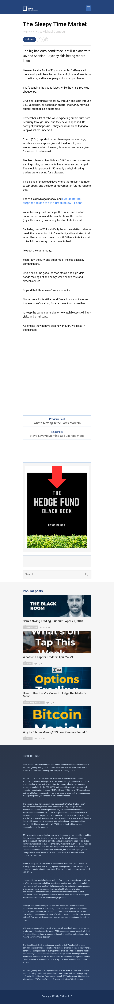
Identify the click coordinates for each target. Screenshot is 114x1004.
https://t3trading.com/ (74, 979)
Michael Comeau (54, 31)
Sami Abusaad (30, 627)
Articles (27, 663)
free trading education (33, 702)
